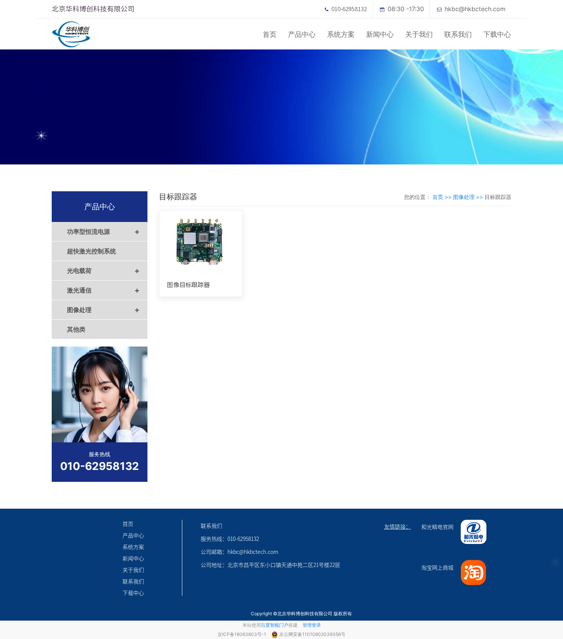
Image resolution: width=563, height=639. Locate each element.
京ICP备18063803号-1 (242, 634)
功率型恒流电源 (103, 231)
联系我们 (458, 34)
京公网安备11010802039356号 (312, 634)
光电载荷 (103, 270)
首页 (270, 34)
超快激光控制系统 (91, 251)
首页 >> (442, 197)
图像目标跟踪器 (188, 285)
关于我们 (419, 34)
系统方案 (341, 34)
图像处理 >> (468, 197)
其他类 (76, 329)
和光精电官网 (437, 527)
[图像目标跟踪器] (200, 241)
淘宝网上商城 (437, 567)
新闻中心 (380, 34)
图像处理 (103, 309)
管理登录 (312, 625)
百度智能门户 (274, 625)
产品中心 (302, 34)
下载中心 (497, 34)
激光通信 (103, 290)
